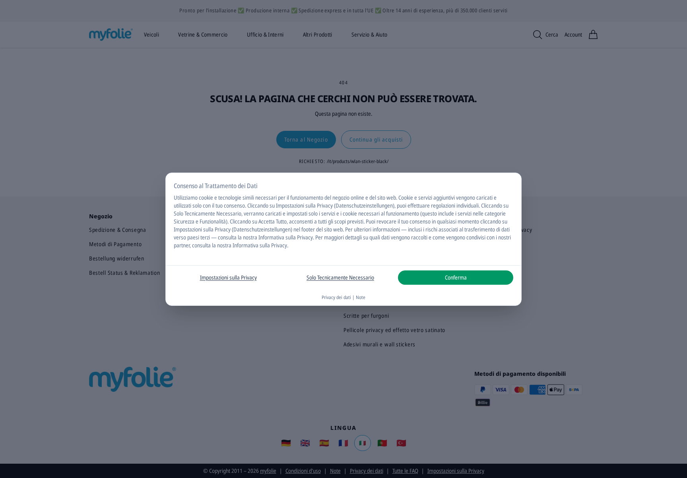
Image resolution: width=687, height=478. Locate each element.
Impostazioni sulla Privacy (228, 277)
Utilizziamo (186, 197)
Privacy (305, 237)
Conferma (456, 277)
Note (360, 297)
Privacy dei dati (336, 297)
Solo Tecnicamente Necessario (340, 277)
